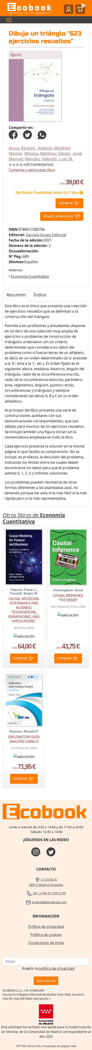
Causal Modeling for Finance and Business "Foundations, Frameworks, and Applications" (24, 609)
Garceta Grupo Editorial (46, 234)
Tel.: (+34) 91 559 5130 (49, 893)
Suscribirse (46, 980)
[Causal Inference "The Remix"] (68, 557)
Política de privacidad (46, 926)
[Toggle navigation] (8, 19)
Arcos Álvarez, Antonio (30, 148)
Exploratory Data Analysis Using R (24, 739)
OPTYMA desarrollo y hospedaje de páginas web (46, 1046)
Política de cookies (46, 934)
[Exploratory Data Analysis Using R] (24, 700)
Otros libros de (34, 518)
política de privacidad (57, 968)
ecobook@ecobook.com (49, 902)
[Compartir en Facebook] (13, 134)
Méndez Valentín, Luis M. (49, 159)
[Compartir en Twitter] (27, 134)
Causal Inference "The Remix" (68, 597)
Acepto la (48, 968)
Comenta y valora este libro (32, 169)
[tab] (16, 295)
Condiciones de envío (46, 942)
